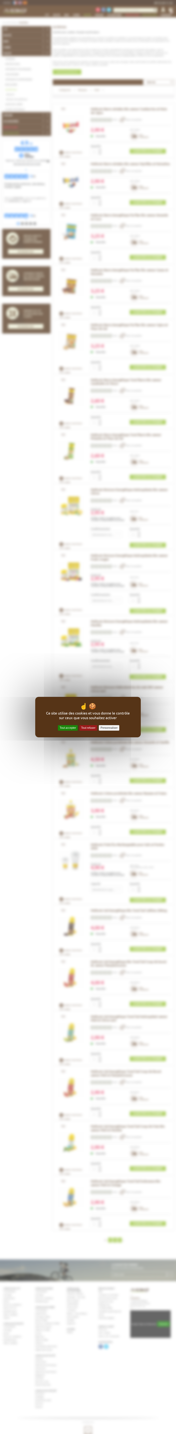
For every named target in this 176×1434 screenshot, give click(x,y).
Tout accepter (68, 727)
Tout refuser (88, 727)
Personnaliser (109, 727)
